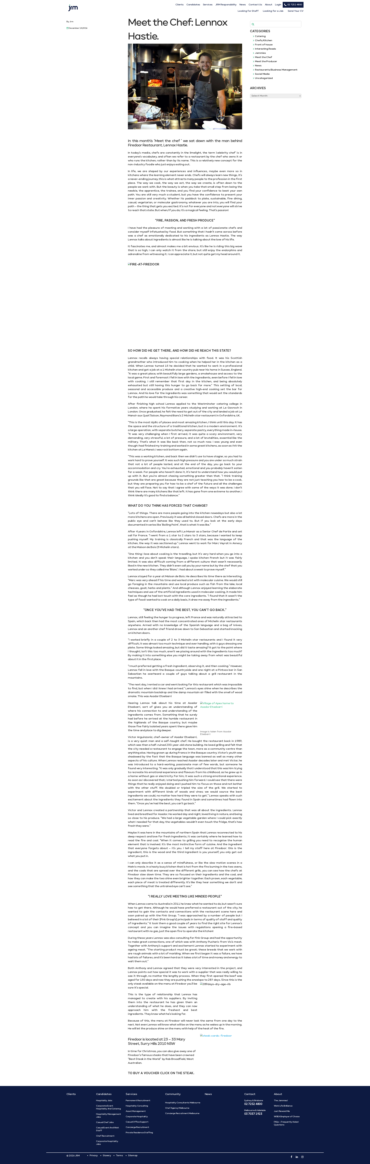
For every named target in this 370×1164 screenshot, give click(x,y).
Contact (249, 1094)
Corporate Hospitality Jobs (107, 1142)
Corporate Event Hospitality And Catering (108, 1107)
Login (278, 5)
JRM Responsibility (226, 5)
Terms (119, 1155)
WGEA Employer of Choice (287, 1117)
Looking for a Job (273, 11)
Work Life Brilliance (283, 1106)
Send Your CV (296, 11)
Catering (260, 36)
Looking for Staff (248, 11)
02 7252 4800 (294, 5)
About (268, 5)
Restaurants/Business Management (276, 70)
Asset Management (136, 1111)
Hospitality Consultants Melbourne (182, 1103)
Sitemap (132, 1155)
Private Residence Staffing (139, 1133)
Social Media (262, 74)
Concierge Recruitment (137, 1127)
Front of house (264, 45)
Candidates (193, 5)
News (242, 5)
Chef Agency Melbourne (177, 1108)
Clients (179, 5)
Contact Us (255, 5)
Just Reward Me (282, 1111)
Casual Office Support (137, 1122)
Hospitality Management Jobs (108, 1115)
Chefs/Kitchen (263, 40)
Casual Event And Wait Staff (107, 1129)
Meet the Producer (266, 61)
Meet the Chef (263, 57)
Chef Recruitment (105, 1136)
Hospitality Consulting (137, 1106)
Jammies (260, 53)
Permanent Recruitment (138, 1101)
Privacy (94, 1155)
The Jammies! (281, 1101)
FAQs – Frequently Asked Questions (286, 1123)
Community (173, 1094)
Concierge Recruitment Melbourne (182, 1113)
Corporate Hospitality (137, 1117)
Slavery (107, 1155)
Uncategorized (264, 78)
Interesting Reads (265, 49)
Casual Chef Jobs (105, 1122)
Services (207, 5)
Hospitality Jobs (104, 1101)
